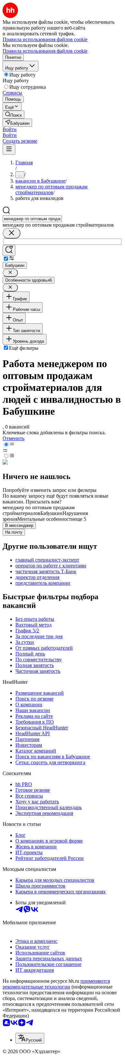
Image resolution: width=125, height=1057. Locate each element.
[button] (10, 129)
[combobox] (32, 218)
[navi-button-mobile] (9, 149)
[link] (13, 115)
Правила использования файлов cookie (45, 51)
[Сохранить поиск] (9, 250)
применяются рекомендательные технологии (56, 983)
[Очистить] (12, 233)
